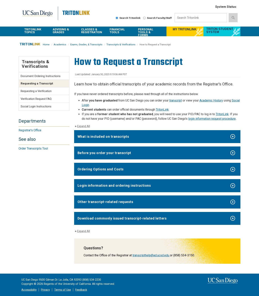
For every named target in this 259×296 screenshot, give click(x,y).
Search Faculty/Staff (159, 17)
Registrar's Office (30, 130)
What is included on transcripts (103, 137)
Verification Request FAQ (36, 99)
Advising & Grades (61, 31)
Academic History (211, 100)
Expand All (83, 126)
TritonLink (162, 109)
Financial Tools (117, 31)
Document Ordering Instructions (40, 76)
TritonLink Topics (32, 31)
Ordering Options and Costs (101, 169)
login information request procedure (212, 118)
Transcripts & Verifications (121, 44)
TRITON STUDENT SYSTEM (219, 30)
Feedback (81, 289)
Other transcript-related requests (105, 202)
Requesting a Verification (36, 91)
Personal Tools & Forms (145, 32)
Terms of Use (62, 289)
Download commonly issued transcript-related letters (122, 218)
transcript (175, 100)
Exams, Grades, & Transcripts (86, 44)
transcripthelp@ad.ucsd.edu (151, 255)
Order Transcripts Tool (33, 148)
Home (46, 44)
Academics (60, 44)
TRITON (30, 44)
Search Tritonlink (129, 17)
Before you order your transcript (104, 153)
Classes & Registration (91, 31)
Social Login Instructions (36, 106)
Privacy (45, 289)
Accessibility (29, 289)
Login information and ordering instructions (114, 185)
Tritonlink (76, 15)
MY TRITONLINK (185, 29)
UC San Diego (39, 15)
